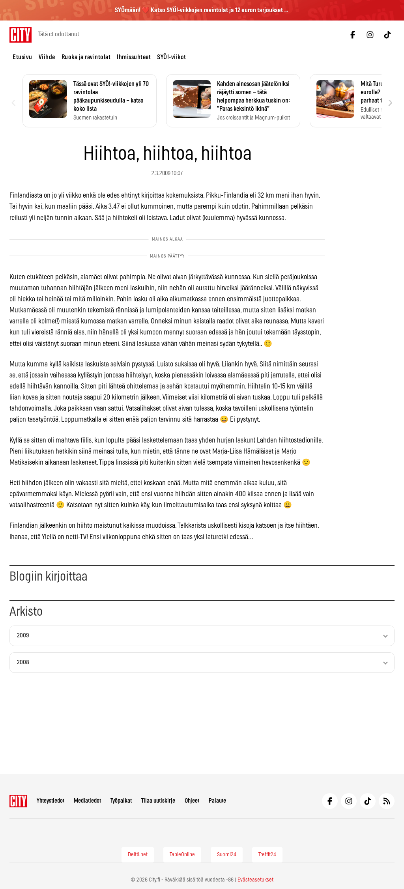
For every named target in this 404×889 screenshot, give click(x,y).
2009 (23, 636)
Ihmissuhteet (134, 57)
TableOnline (182, 854)
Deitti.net (138, 854)
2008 (23, 662)
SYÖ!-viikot (171, 57)
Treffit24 (267, 854)
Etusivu (22, 57)
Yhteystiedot (50, 801)
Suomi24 (226, 854)
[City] (18, 801)
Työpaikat (121, 801)
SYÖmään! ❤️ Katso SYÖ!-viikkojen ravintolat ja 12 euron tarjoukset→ (202, 10)
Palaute (217, 801)
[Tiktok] (387, 35)
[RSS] (387, 801)
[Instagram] (370, 35)
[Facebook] (353, 35)
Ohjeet (192, 801)
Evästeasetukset (255, 880)
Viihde (47, 57)
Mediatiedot (87, 801)
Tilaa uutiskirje (158, 801)
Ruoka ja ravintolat (86, 57)
